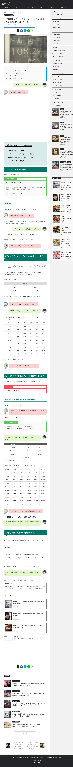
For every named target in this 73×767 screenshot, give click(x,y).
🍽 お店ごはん (19, 7)
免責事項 (41, 757)
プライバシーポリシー (34, 757)
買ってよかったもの (65, 7)
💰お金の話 (53, 7)
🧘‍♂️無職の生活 (42, 7)
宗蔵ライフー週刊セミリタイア (26, 580)
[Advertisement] (25, 108)
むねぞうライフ (6, 4)
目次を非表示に (28, 145)
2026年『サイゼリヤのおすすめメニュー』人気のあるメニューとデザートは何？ (66, 243)
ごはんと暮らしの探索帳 (36, 760)
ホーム (13, 757)
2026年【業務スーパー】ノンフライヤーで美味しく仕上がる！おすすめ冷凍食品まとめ (66, 230)
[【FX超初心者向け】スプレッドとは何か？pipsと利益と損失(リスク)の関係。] (25, 30)
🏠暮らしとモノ (30, 7)
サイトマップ (47, 757)
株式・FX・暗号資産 (9, 672)
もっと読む (26, 733)
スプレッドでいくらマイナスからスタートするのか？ (22, 154)
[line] (28, 30)
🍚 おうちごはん (7, 7)
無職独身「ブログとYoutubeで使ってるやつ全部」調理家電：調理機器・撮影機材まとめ (66, 185)
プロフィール (19, 757)
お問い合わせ (25, 757)
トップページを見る (10, 640)
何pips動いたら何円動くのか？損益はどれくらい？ (21, 157)
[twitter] (18, 30)
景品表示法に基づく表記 (56, 757)
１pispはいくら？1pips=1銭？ (16, 150)
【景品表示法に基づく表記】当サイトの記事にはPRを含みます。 (19, 27)
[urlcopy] (32, 30)
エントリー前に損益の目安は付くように (18, 161)
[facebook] (21, 30)
